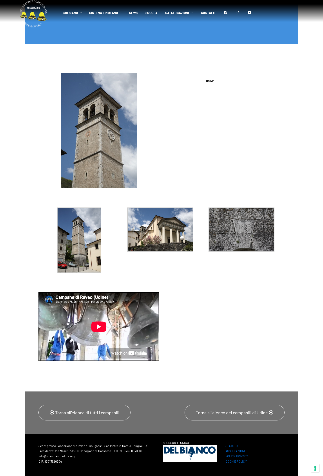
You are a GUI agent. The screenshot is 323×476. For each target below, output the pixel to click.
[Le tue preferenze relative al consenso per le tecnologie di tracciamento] (315, 468)
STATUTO (231, 446)
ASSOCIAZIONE (235, 451)
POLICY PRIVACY (236, 456)
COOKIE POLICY (236, 461)
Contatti (208, 13)
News (133, 13)
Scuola (151, 13)
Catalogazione (177, 13)
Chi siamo (70, 13)
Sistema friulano (103, 13)
